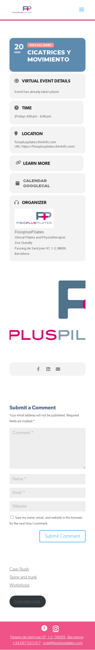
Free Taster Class (27, 601)
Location (32, 134)
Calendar (35, 181)
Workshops (19, 585)
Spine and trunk (23, 577)
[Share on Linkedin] (48, 369)
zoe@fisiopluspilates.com (63, 643)
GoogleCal (36, 186)
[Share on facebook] (38, 369)
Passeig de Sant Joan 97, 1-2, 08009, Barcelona (46, 637)
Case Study (19, 569)
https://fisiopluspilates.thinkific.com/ (48, 146)
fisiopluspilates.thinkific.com (35, 142)
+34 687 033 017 (26, 643)
